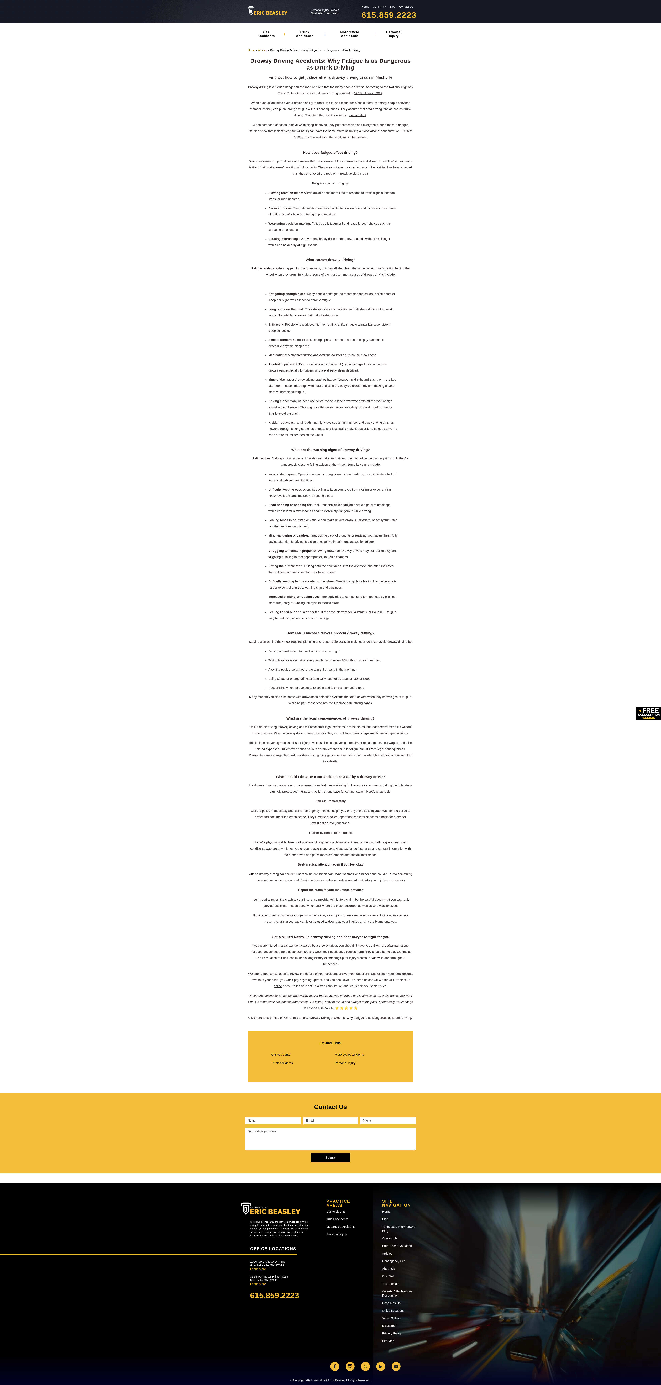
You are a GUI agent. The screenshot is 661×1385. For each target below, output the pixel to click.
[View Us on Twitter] (365, 1366)
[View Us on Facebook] (334, 1366)
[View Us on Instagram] (350, 1366)
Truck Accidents (304, 34)
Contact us (256, 1235)
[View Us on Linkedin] (380, 1366)
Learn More (258, 1269)
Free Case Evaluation (397, 1246)
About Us (388, 1268)
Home (365, 6)
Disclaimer (389, 1326)
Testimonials (390, 1284)
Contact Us (406, 6)
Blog (392, 6)
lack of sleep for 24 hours (291, 131)
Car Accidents (266, 34)
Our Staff (388, 1276)
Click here (255, 1018)
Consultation (649, 713)
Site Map (388, 1341)
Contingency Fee (394, 1261)
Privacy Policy (391, 1333)
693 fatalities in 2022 (368, 93)
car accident (357, 115)
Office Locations (393, 1310)
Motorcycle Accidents (349, 34)
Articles (262, 50)
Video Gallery (391, 1318)
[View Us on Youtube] (396, 1366)
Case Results (391, 1303)
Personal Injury (394, 34)
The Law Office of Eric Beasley (277, 958)
